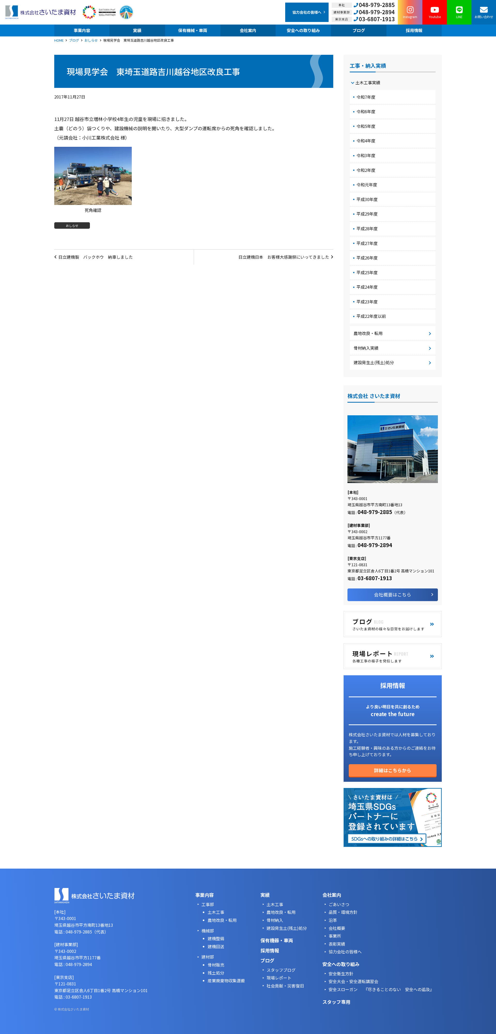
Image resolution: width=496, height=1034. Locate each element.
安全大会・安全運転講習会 (353, 981)
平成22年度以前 (371, 316)
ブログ (74, 40)
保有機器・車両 (276, 940)
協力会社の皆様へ (345, 951)
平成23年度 (367, 301)
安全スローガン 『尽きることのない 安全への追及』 (381, 989)
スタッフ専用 (336, 1001)
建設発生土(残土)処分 (374, 362)
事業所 (335, 936)
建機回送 (216, 946)
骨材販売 (216, 965)
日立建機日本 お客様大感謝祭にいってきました (283, 257)
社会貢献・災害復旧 (285, 986)
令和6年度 (366, 111)
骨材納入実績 (366, 348)
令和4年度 (366, 140)
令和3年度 (366, 155)
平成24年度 (367, 287)
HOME (59, 40)
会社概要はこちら (392, 594)
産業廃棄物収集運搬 (226, 980)
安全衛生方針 (341, 973)
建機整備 (216, 938)
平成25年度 (367, 272)
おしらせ (91, 40)
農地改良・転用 (368, 333)
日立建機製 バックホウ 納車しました (95, 257)
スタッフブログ (281, 970)
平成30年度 (367, 199)
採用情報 (269, 950)
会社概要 (337, 928)
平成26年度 (367, 258)
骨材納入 (275, 920)
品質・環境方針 (343, 912)
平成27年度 (367, 243)
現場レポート (279, 978)
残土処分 (216, 973)
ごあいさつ (339, 904)
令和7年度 (366, 97)
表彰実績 (337, 944)
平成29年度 (367, 214)
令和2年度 (366, 170)
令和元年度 (367, 184)
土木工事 (216, 912)
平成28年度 (367, 228)
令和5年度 (366, 126)
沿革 (333, 920)
